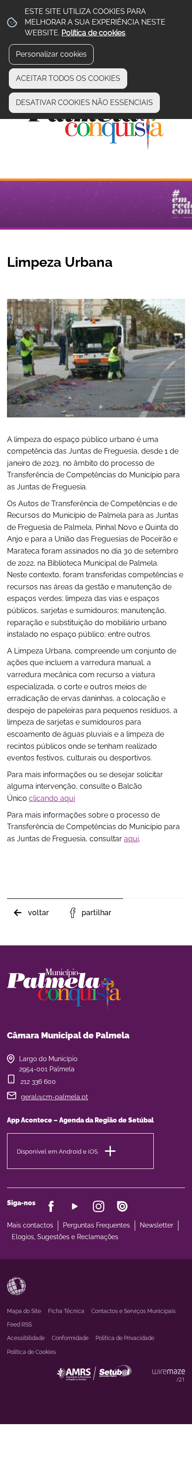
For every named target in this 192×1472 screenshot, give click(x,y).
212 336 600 (38, 1081)
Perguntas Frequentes (96, 1225)
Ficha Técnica (66, 1311)
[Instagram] (98, 1206)
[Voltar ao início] (96, 123)
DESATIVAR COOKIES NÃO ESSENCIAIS (84, 102)
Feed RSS (19, 1324)
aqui (131, 838)
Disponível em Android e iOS (57, 1151)
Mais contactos (30, 1225)
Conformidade (70, 1338)
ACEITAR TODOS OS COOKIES (68, 78)
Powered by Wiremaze (168, 1375)
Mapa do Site (24, 1311)
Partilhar (96, 912)
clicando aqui (52, 798)
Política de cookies (93, 32)
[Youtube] (75, 1206)
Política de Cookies (31, 1352)
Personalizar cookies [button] (51, 54)
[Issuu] (122, 1206)
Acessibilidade (16, 1286)
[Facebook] (51, 1206)
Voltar (38, 912)
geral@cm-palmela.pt (54, 1097)
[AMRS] (145, 1390)
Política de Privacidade (125, 1338)
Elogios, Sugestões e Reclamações (65, 1237)
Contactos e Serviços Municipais (133, 1311)
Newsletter (156, 1225)
